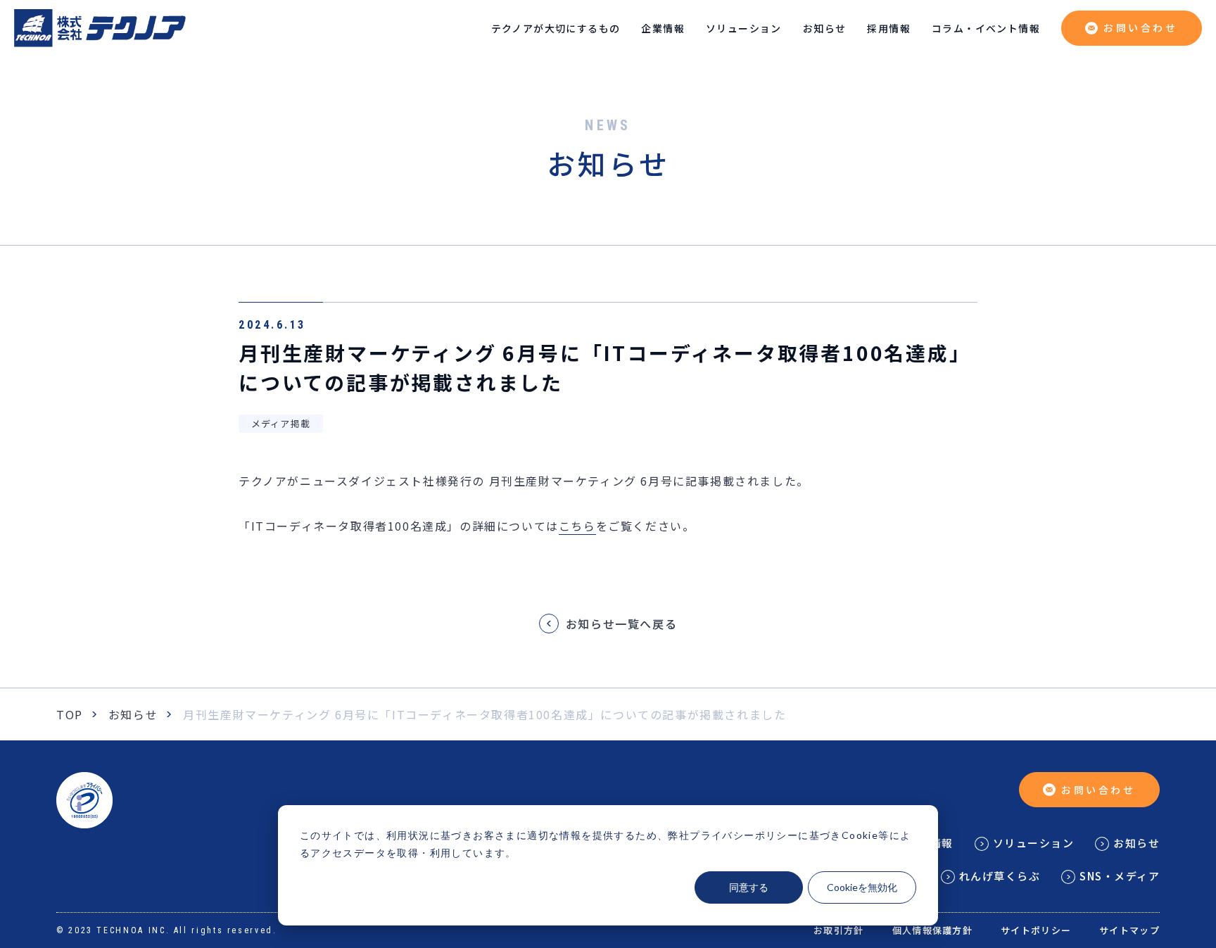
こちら (577, 525)
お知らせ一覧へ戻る (621, 623)
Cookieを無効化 (862, 887)
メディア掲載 (281, 423)
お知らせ (133, 714)
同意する (748, 887)
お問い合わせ (1140, 27)
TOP (69, 714)
